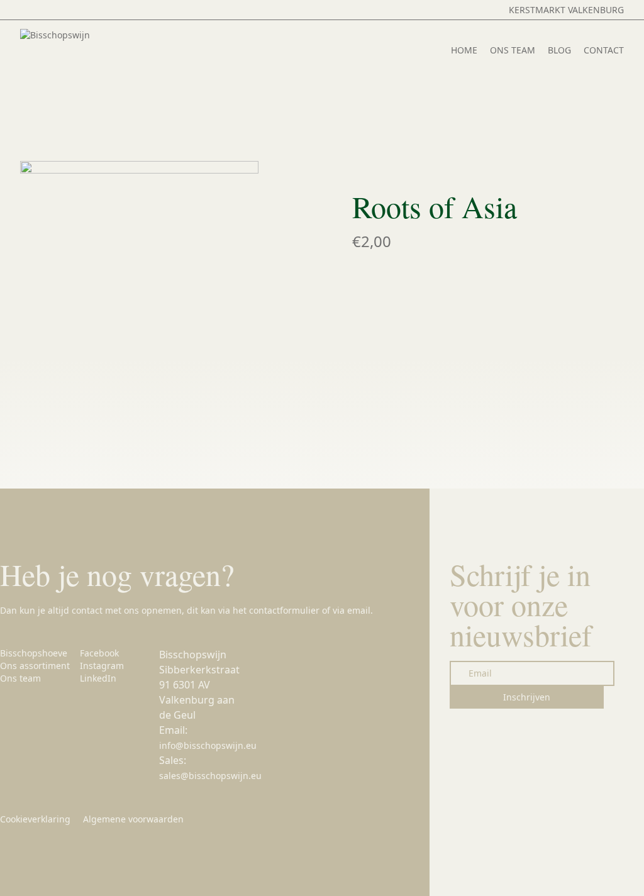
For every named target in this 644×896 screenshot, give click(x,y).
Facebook (99, 653)
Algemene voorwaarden (133, 819)
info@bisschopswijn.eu (208, 745)
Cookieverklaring (35, 819)
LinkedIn (98, 678)
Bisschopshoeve (33, 653)
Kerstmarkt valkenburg (566, 10)
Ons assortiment (35, 666)
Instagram (102, 666)
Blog (559, 50)
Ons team (512, 50)
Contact (604, 50)
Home (464, 50)
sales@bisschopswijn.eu (210, 776)
